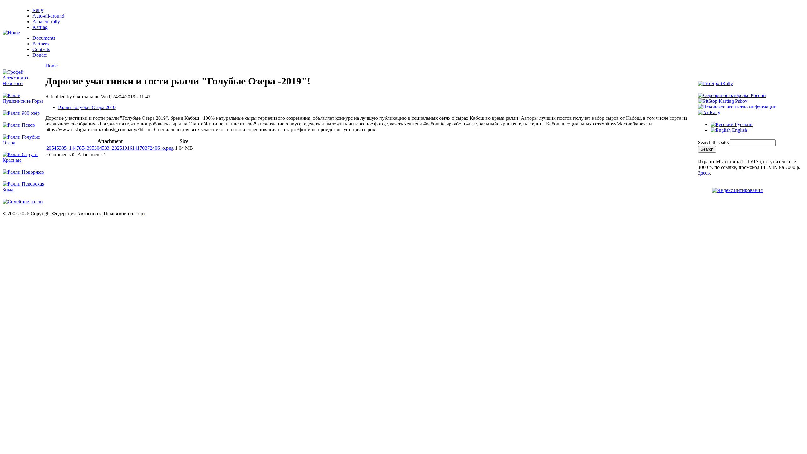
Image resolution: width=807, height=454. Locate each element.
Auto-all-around (48, 16)
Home (51, 65)
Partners (40, 43)
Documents (43, 38)
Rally (37, 10)
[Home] (11, 32)
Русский (743, 124)
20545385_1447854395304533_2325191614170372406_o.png (110, 148)
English (739, 130)
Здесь (704, 173)
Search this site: (714, 142)
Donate (39, 55)
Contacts (41, 49)
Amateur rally (46, 21)
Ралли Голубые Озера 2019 (87, 107)
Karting (40, 27)
